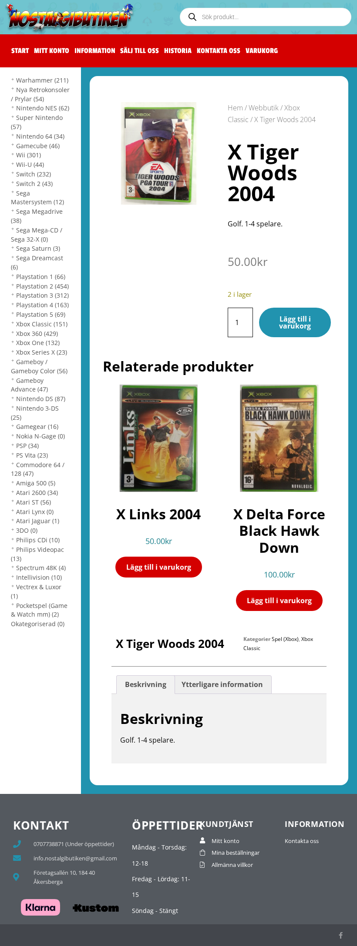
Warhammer (42, 80)
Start (20, 50)
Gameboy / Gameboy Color (39, 366)
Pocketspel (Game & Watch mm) (39, 610)
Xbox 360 (37, 333)
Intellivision (39, 577)
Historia (178, 50)
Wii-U (30, 164)
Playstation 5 (40, 314)
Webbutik (264, 108)
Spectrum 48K (41, 568)
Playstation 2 (42, 286)
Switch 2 (34, 183)
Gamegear (37, 426)
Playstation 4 (42, 305)
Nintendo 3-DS (35, 413)
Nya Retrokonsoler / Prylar (40, 94)
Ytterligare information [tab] (222, 684)
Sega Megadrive (37, 216)
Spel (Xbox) (285, 639)
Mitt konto (51, 50)
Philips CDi (38, 540)
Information (94, 50)
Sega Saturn (38, 248)
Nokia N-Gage (40, 436)
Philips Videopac (37, 554)
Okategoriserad (37, 624)
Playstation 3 (42, 295)
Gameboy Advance (29, 385)
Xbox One (38, 343)
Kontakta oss (218, 50)
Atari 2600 (37, 492)
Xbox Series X (41, 352)
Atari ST (33, 502)
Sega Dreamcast (37, 262)
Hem (235, 108)
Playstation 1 (40, 276)
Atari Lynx (35, 512)
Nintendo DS (40, 399)
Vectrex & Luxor (36, 591)
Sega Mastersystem (37, 197)
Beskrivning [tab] (145, 684)
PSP (27, 445)
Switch (33, 174)
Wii (28, 155)
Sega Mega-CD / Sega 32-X (36, 234)
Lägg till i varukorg (295, 322)
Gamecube (38, 146)
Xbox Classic (41, 324)
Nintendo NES (42, 108)
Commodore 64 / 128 (37, 469)
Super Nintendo (37, 122)
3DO (26, 530)
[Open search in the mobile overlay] (265, 17)
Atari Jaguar (37, 521)
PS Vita (32, 455)
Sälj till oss (139, 50)
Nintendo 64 (40, 136)
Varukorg (262, 50)
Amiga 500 (35, 483)
